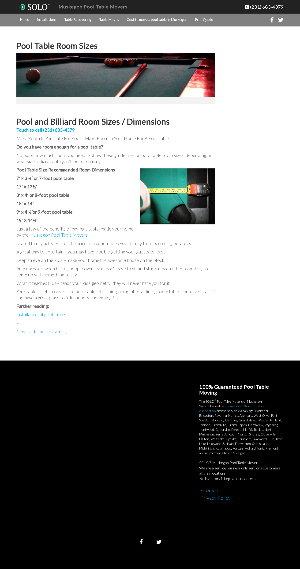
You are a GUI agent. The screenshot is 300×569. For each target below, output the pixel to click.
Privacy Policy (215, 498)
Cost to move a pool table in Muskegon (157, 19)
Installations (46, 19)
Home (24, 19)
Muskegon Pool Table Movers (93, 6)
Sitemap (209, 490)
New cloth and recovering (41, 331)
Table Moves (109, 19)
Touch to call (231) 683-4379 (45, 130)
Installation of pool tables (41, 314)
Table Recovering (77, 19)
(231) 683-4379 (266, 7)
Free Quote (204, 19)
